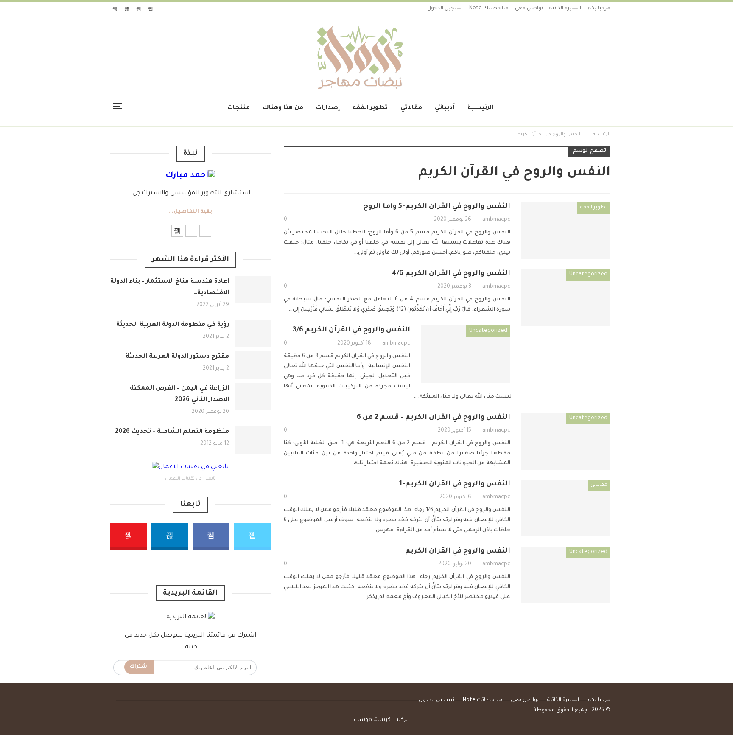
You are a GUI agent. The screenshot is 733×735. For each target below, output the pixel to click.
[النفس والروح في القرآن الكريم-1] (565, 508)
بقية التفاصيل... (190, 212)
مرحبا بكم (599, 8)
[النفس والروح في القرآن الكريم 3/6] (465, 353)
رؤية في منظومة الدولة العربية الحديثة (172, 325)
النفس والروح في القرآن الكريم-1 (454, 484)
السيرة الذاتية (565, 8)
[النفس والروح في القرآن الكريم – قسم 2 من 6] (565, 441)
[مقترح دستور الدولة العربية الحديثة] (253, 365)
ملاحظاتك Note (489, 8)
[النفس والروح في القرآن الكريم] (565, 575)
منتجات (238, 108)
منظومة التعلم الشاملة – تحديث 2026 (172, 432)
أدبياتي (445, 108)
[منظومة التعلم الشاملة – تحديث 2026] (253, 440)
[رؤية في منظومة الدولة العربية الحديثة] (253, 333)
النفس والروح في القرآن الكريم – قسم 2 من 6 (433, 417)
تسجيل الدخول (445, 8)
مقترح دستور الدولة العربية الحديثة (177, 356)
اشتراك (139, 667)
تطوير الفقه (370, 108)
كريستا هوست (372, 720)
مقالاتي (411, 108)
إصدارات (328, 108)
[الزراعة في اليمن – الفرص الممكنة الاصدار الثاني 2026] (253, 396)
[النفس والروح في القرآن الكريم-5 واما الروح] (565, 230)
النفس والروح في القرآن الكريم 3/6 (351, 330)
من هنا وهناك (283, 108)
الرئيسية (480, 108)
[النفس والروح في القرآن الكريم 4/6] (565, 297)
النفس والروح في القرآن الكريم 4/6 (451, 274)
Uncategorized (588, 275)
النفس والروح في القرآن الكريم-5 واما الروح (437, 206)
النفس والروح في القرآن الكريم (457, 551)
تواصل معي (529, 8)
